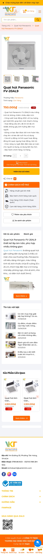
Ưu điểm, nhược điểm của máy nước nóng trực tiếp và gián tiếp (27, 325)
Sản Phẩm (14, 372)
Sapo (27, 544)
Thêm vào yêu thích (23, 214)
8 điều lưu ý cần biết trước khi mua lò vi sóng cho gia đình (26, 354)
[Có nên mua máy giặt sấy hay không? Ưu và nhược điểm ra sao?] (11, 316)
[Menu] (39, 11)
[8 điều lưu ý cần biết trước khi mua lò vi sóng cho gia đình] (11, 354)
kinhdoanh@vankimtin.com (20, 468)
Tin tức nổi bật (11, 307)
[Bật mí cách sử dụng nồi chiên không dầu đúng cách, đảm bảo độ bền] (11, 335)
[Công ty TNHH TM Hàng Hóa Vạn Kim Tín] (10, 11)
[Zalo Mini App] (8, 525)
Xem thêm (20, 418)
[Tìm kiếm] (37, 20)
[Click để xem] (21, 55)
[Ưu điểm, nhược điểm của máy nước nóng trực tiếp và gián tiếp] (11, 325)
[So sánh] (21, 220)
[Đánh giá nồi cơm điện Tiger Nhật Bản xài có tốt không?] (11, 344)
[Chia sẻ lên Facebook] (14, 178)
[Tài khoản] (15, 11)
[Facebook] (4, 474)
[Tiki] (14, 474)
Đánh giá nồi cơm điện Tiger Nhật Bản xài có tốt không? (28, 344)
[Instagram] (9, 474)
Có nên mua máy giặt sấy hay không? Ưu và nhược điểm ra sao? (27, 316)
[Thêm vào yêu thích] (18, 381)
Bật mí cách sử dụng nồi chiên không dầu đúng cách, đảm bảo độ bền (28, 336)
